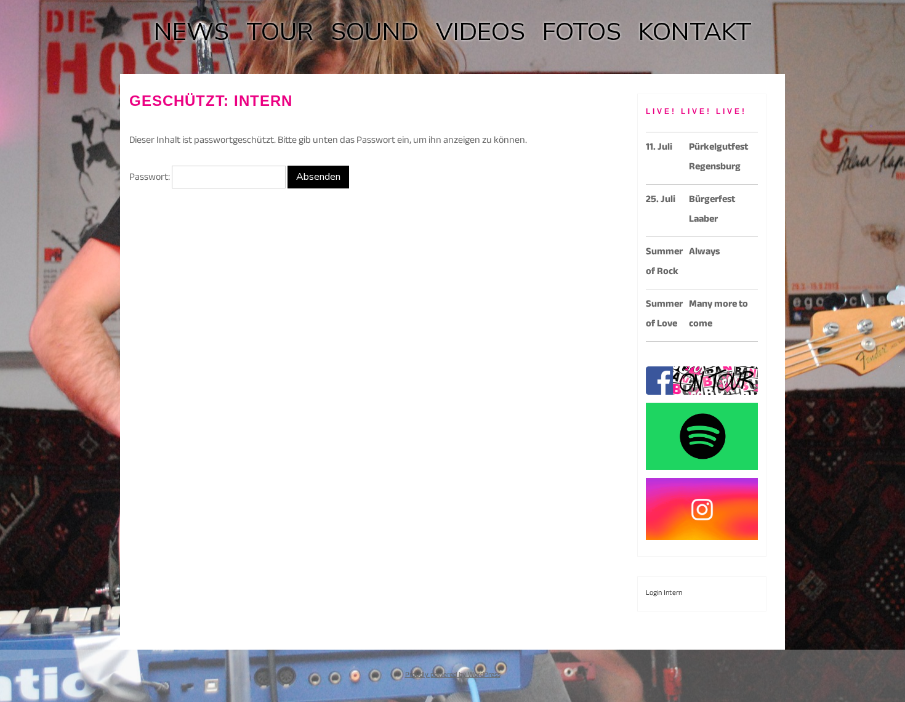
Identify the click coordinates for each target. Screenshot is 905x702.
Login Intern (664, 593)
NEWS (191, 32)
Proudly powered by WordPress (453, 675)
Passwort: (150, 178)
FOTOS (581, 32)
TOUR (279, 32)
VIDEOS (480, 32)
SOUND (375, 32)
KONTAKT (695, 32)
